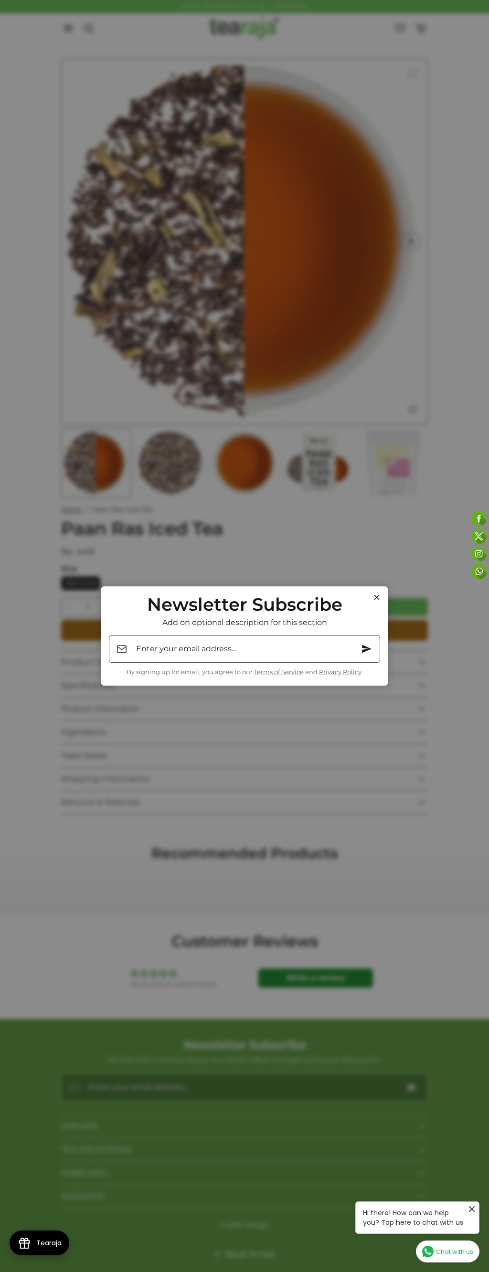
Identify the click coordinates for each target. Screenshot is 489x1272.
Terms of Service (279, 672)
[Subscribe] (366, 649)
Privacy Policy (340, 672)
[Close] (377, 597)
